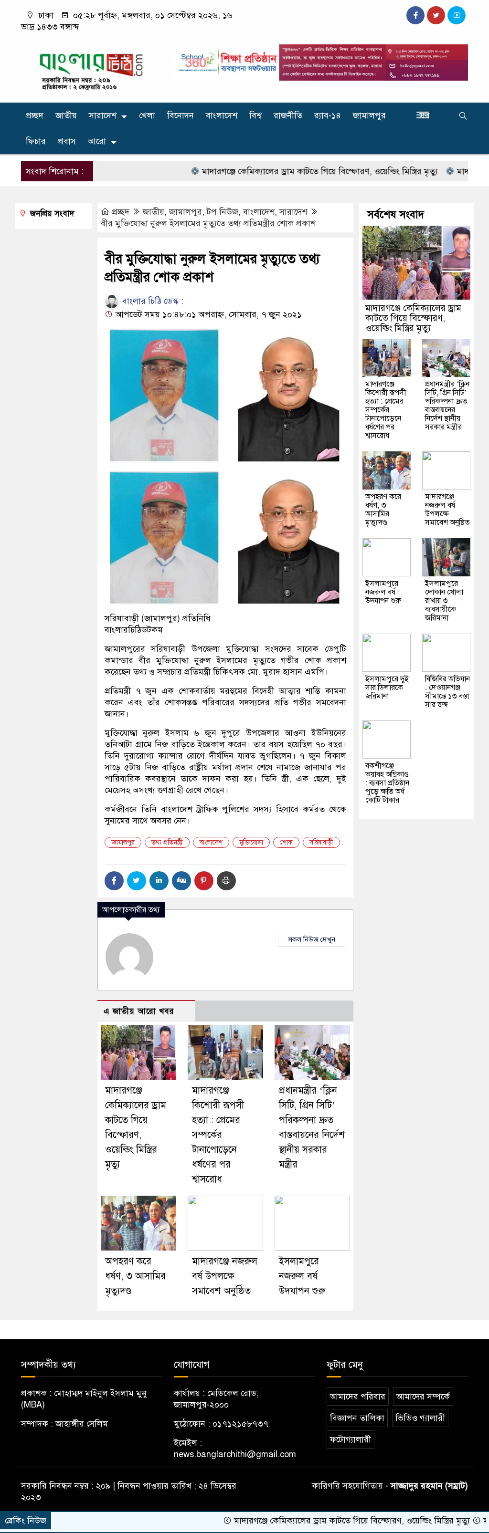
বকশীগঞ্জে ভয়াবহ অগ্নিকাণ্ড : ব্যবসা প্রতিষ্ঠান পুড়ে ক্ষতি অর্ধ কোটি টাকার (387, 783)
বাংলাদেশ (221, 115)
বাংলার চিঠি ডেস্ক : (151, 301)
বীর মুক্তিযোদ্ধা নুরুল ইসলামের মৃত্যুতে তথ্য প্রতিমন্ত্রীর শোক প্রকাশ (208, 223)
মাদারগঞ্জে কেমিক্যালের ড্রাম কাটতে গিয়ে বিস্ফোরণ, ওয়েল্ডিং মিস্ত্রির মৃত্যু (286, 171)
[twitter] (436, 15)
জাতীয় (66, 115)
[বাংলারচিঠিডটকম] (91, 68)
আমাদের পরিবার (357, 1396)
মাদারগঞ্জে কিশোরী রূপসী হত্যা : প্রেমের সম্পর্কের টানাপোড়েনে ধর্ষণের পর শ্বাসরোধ (218, 1135)
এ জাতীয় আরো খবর (139, 1011)
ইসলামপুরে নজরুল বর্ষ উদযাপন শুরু (302, 1276)
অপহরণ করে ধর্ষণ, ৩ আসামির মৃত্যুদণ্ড (135, 1276)
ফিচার (36, 141)
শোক (286, 842)
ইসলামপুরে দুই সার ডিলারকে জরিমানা (387, 687)
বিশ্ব (255, 115)
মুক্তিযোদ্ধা (251, 842)
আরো (97, 141)
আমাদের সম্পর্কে (423, 1396)
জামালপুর (369, 115)
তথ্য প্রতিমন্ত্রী (167, 842)
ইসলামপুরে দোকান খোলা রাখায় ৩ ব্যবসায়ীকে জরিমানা (444, 601)
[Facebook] (114, 880)
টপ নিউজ (222, 212)
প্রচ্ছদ (34, 115)
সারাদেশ (103, 115)
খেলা (147, 115)
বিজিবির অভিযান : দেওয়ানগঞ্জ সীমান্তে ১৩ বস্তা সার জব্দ (447, 691)
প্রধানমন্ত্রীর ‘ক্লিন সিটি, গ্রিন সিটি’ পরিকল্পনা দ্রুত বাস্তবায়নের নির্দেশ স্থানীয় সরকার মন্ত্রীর (447, 405)
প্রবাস (67, 141)
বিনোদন (180, 115)
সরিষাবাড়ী (321, 842)
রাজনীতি (288, 115)
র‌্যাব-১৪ (327, 115)
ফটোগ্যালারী (350, 1439)
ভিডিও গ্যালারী (420, 1418)
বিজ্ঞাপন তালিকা (357, 1418)
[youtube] (456, 15)
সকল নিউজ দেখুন (311, 939)
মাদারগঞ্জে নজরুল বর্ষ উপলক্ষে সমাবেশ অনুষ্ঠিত (224, 1276)
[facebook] (415, 15)
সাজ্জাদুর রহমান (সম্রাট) (429, 1486)
